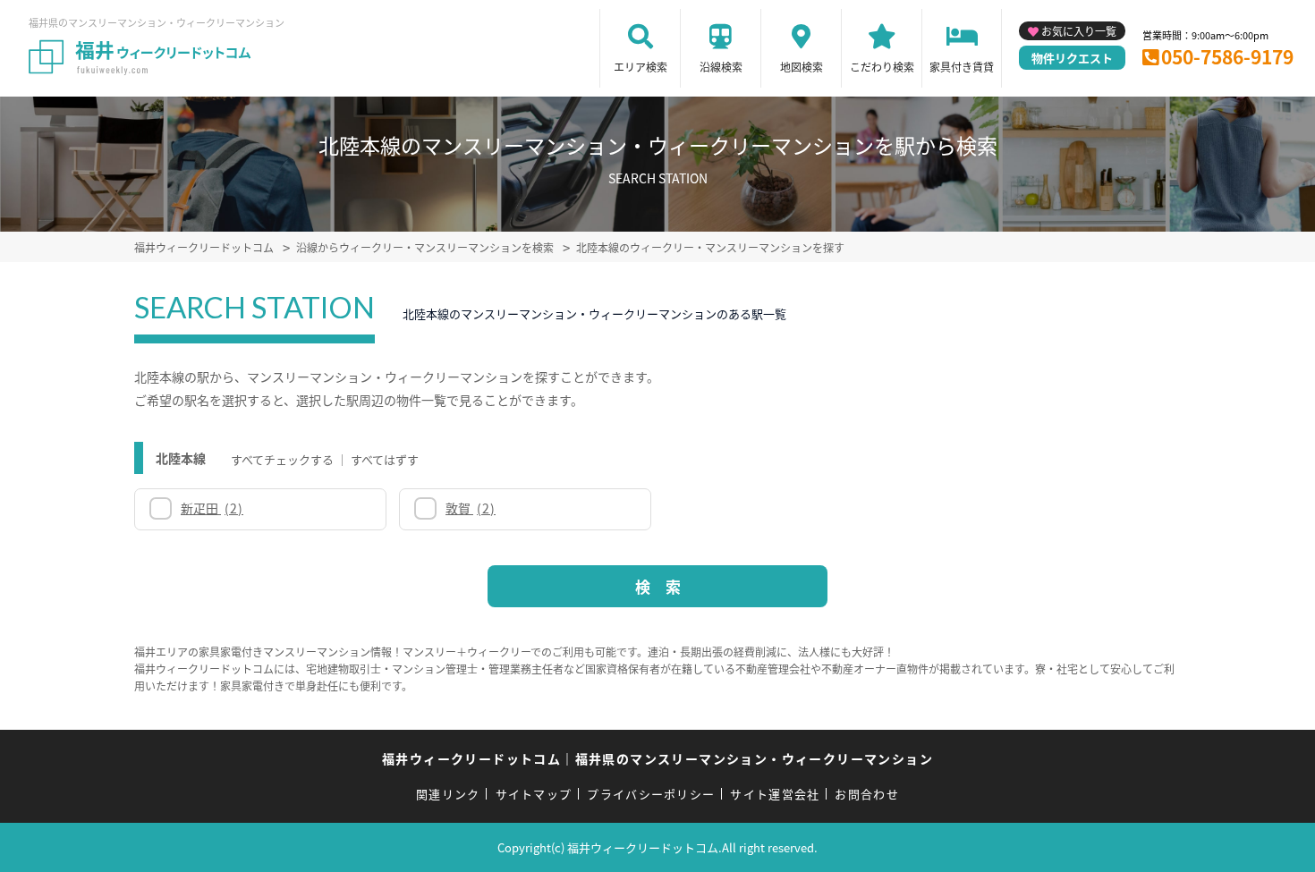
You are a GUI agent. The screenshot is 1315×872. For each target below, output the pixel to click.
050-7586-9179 (1227, 56)
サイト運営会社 (774, 794)
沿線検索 (721, 66)
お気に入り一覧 (1078, 30)
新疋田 (212, 508)
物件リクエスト (1072, 57)
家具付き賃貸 (961, 66)
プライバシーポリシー (651, 794)
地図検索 (801, 66)
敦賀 (470, 508)
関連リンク (448, 794)
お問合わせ (867, 794)
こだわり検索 (882, 66)
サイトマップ (534, 794)
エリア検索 (640, 66)
